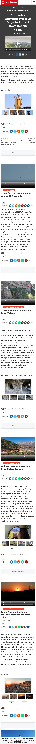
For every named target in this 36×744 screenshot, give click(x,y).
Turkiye (22, 123)
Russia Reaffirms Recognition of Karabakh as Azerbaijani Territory (8, 142)
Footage (11, 708)
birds (6, 123)
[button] (18, 43)
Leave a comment (18, 153)
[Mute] (26, 49)
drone (6, 708)
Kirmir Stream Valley (21, 408)
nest (18, 123)
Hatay (14, 123)
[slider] (16, 49)
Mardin (16, 708)
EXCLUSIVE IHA (24, 10)
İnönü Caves (12, 408)
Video (11, 10)
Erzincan (7, 554)
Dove (10, 123)
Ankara (6, 408)
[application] (18, 43)
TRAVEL (17, 463)
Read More (25, 742)
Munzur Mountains (14, 554)
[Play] (7, 49)
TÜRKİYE (16, 10)
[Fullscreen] (29, 49)
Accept (17, 742)
